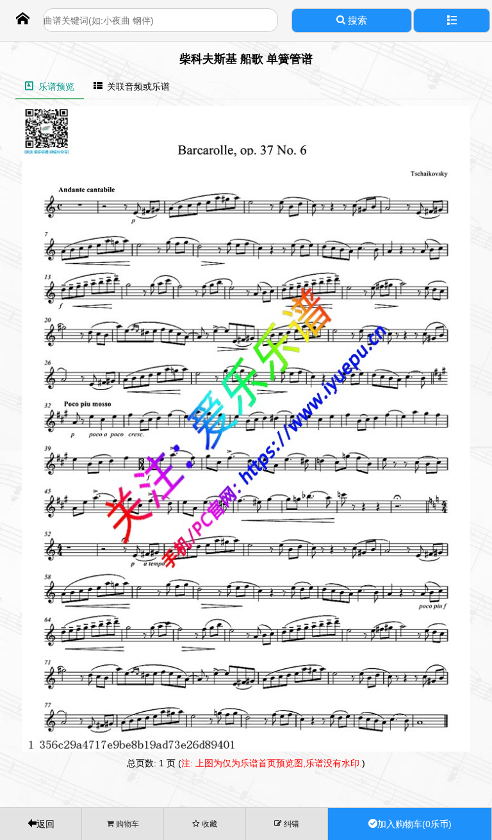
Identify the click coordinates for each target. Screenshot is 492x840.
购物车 (126, 823)
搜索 (356, 20)
